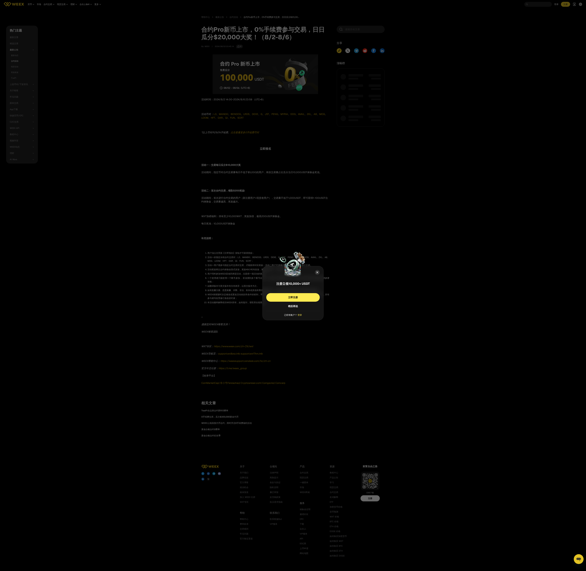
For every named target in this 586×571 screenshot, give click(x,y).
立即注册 (293, 297)
